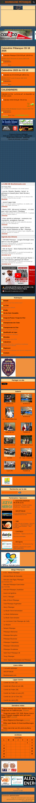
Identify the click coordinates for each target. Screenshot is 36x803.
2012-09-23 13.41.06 (9, 445)
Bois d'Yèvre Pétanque (11, 600)
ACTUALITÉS (6, 187)
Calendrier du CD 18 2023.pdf (12, 75)
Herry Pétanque (9, 607)
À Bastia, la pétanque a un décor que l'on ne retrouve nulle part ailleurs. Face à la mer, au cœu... (17, 197)
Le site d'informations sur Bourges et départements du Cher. (22, 514)
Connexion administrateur (10, 795)
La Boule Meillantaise (11, 614)
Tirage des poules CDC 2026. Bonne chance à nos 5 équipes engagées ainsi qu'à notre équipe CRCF (17, 715)
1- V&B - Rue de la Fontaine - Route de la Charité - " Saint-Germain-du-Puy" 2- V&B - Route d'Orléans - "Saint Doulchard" (23, 525)
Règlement (6, 348)
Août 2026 (18, 737)
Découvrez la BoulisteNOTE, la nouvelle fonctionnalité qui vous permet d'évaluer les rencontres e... (16, 244)
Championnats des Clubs (11, 322)
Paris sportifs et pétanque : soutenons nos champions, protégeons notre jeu (16, 219)
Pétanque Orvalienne (11, 649)
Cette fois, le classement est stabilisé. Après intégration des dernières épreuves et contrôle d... (17, 231)
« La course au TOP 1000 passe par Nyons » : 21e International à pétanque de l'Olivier (17, 259)
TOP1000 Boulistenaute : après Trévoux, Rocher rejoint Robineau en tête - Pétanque (16, 228)
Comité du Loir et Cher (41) (13, 697)
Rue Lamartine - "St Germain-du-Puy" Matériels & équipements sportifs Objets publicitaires (23, 546)
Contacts (6, 353)
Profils (5, 310)
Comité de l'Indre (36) (11, 690)
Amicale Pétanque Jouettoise (13, 590)
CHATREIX (19, 531)
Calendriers (7, 342)
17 (4, 751)
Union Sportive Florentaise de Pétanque (17, 660)
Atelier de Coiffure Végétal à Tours (13, 135)
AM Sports (19, 542)
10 (4, 748)
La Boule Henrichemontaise (13, 611)
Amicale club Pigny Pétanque (13, 580)
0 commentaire (6, 60)
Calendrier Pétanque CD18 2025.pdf (14, 55)
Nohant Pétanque (9, 628)
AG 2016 (9, 458)
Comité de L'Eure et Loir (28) (13, 686)
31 (4, 756)
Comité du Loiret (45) (11, 700)
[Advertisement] (17, 164)
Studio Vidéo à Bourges (14, 137)
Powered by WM (18, 790)
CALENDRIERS (9, 89)
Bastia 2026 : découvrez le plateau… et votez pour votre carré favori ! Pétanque (17, 210)
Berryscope (28, 135)
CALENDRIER (20, 115)
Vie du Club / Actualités (10, 313)
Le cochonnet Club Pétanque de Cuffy (17, 621)
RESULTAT (5, 117)
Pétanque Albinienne (10, 632)
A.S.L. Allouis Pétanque (11, 573)
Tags (18, 788)
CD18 (26, 115)
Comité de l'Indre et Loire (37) (14, 693)
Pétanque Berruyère (10, 635)
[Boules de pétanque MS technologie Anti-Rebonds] (10, 126)
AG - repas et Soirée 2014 (10, 419)
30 (32, 754)
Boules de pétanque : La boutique (18, 139)
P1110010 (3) (26, 471)
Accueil (5, 300)
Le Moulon (7, 625)
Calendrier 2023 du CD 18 (15, 70)
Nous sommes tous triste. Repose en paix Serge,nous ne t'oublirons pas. (16, 709)
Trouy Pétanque (9, 656)
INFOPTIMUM (20, 511)
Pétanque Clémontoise (11, 646)
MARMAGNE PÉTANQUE (18, 2)
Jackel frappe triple (9, 202)
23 (32, 751)
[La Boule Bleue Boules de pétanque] (10, 121)
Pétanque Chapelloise (11, 642)
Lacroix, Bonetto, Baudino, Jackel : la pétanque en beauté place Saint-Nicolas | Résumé (15, 193)
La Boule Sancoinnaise (11, 618)
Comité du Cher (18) (11, 683)
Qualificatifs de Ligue (10, 332)
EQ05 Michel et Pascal (26, 445)
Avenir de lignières (9, 593)
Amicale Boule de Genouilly (12, 576)
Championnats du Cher (10, 327)
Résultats (6, 337)
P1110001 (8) (26, 432)
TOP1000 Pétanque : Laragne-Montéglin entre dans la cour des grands (17, 240)
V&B (17, 521)
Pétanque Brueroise (10, 639)
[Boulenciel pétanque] (26, 120)
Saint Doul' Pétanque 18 (12, 653)
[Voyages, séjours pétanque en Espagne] (26, 126)
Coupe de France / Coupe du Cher (14, 318)
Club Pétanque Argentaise (12, 604)
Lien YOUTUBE (5, 587)
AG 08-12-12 (9, 403)
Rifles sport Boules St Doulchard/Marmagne (18, 723)
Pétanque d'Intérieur (18, 134)
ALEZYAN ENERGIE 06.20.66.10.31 (21, 502)
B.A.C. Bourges (9, 597)
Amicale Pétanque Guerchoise (13, 584)
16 (32, 748)
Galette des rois (9, 432)
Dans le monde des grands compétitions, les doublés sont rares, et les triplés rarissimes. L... (16, 204)
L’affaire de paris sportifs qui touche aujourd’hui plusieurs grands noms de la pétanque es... (16, 222)
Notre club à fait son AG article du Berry (17, 728)
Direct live (26, 137)
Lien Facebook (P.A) (6, 581)
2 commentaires (6, 110)
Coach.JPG (10, 471)
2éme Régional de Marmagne (13, 720)
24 (4, 754)
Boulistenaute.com (10, 675)
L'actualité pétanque (10, 668)
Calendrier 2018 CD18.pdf (11, 100)
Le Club (5, 305)
